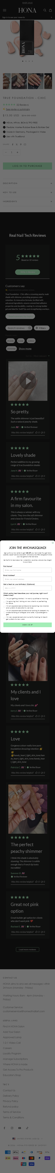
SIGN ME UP (27, 625)
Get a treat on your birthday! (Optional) (19, 584)
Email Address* (9, 575)
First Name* (7, 566)
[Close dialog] (53, 543)
